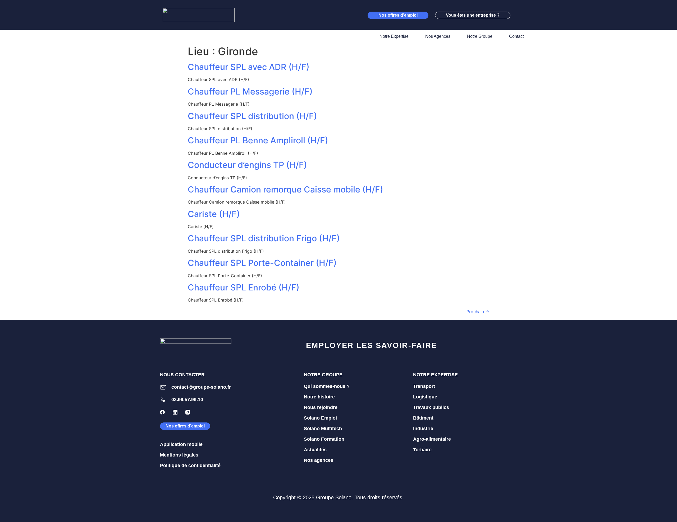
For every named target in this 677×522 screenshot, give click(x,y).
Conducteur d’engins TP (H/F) (247, 165)
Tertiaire (422, 449)
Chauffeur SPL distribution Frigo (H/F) (264, 238)
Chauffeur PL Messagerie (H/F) (250, 91)
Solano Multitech (323, 428)
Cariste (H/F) (214, 214)
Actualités (315, 449)
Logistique (425, 396)
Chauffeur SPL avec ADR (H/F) (248, 67)
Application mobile (181, 444)
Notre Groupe (479, 36)
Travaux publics (431, 407)
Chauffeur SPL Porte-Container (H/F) (262, 263)
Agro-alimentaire (432, 439)
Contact (516, 36)
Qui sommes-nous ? (327, 386)
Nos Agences (437, 36)
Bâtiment (423, 418)
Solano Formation (324, 439)
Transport (424, 386)
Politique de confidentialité (190, 465)
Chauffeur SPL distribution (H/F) (252, 116)
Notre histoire (319, 396)
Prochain (477, 311)
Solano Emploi (320, 418)
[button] (520, 15)
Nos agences (318, 460)
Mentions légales (179, 455)
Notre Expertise (394, 36)
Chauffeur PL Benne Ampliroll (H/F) (258, 140)
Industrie (423, 428)
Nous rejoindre (320, 407)
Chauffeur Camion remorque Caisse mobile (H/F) (285, 189)
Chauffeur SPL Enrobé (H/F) (243, 287)
